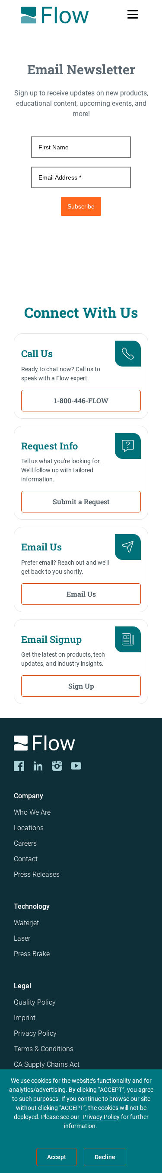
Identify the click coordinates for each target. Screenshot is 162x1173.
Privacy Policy (35, 1033)
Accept (56, 1157)
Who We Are (32, 812)
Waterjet (26, 923)
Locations (29, 828)
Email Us (81, 593)
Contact (26, 859)
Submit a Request (81, 501)
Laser (22, 938)
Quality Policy (35, 1002)
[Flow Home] (55, 15)
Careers (25, 843)
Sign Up (81, 685)
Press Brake (32, 954)
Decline (105, 1157)
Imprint (24, 1018)
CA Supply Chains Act (46, 1064)
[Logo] (81, 744)
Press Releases (37, 874)
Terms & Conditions (43, 1049)
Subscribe (81, 206)
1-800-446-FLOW (81, 400)
